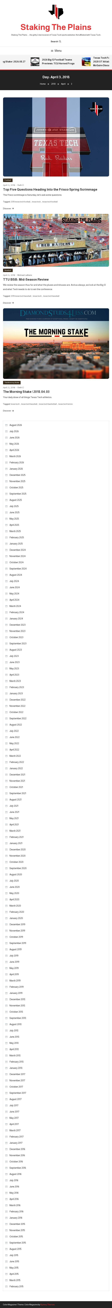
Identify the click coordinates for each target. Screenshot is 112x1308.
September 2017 (17, 1093)
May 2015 (14, 1267)
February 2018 (16, 1062)
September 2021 (17, 793)
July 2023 (14, 656)
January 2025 (16, 543)
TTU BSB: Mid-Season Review (26, 279)
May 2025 (14, 518)
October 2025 (16, 487)
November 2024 (17, 556)
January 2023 (16, 693)
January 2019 (15, 993)
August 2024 (15, 575)
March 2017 (15, 1130)
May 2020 (14, 893)
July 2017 (13, 1105)
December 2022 (17, 699)
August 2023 (15, 650)
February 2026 (16, 462)
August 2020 (15, 874)
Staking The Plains (56, 27)
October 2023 (16, 637)
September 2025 (17, 494)
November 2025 (17, 481)
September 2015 (17, 1243)
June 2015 (14, 1261)
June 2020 (14, 887)
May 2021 (14, 818)
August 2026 (15, 425)
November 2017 (17, 1080)
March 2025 (15, 531)
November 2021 (17, 781)
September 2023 (17, 643)
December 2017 (17, 1074)
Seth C (21, 185)
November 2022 (17, 706)
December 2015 (17, 1224)
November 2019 (17, 930)
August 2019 (15, 949)
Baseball (8, 270)
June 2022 (14, 737)
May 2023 (14, 668)
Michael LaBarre (25, 275)
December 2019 (17, 924)
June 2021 (14, 812)
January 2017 (15, 1143)
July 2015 (13, 1255)
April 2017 (14, 1124)
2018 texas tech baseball (21, 296)
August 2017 (15, 1099)
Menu (58, 50)
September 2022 (17, 718)
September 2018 (17, 1018)
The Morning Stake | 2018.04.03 (26, 392)
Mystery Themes (47, 1305)
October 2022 (16, 712)
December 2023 (17, 625)
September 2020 (18, 868)
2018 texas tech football (20, 202)
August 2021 (15, 799)
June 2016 (14, 1186)
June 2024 (14, 587)
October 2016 (16, 1161)
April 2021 (14, 824)
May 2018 (14, 1043)
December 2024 (17, 550)
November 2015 (17, 1230)
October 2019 (16, 937)
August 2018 (15, 1024)
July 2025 (14, 506)
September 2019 (17, 943)
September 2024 (18, 568)
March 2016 (14, 1205)
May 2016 (14, 1193)
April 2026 (14, 450)
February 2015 (16, 1286)
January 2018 (15, 1068)
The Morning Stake (12, 382)
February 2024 (16, 612)
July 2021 (13, 806)
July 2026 (14, 431)
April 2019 (14, 974)
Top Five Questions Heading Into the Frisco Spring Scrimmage (50, 189)
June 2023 (14, 662)
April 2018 (14, 1049)
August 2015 (15, 1249)
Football (8, 180)
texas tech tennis (65, 404)
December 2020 (17, 849)
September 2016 (17, 1168)
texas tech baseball (51, 296)
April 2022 (14, 749)
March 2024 (15, 606)
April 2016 (14, 1199)
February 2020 (16, 912)
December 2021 (17, 774)
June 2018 (14, 1037)
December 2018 (17, 999)
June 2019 (14, 962)
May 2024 (14, 593)
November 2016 (17, 1155)
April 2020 (14, 899)
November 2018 (17, 1005)
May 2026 (14, 444)
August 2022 (15, 724)
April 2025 (14, 525)
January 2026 (16, 469)
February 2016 (16, 1211)
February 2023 (16, 687)
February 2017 (16, 1136)
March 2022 (15, 756)
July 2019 (13, 955)
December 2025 (17, 475)
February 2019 (16, 987)
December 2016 (17, 1149)
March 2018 (15, 1055)
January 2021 (15, 843)
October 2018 (16, 1012)
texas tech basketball (48, 404)
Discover (7, 208)
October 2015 (16, 1236)
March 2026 (15, 456)
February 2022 (16, 762)
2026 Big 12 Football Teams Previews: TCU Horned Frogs (52, 61)
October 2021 (16, 787)
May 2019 (14, 968)
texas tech (36, 202)
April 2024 (14, 600)
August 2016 (15, 1174)
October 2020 (16, 862)
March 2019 (15, 980)
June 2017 (14, 1111)
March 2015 (14, 1280)
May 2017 (14, 1118)
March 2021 (14, 831)
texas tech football (50, 202)
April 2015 (14, 1274)
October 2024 (16, 562)
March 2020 (15, 905)
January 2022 (16, 768)
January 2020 (16, 918)
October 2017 (16, 1086)
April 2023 (14, 675)
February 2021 (16, 837)
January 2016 (15, 1218)
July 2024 (14, 581)
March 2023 (15, 681)
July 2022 (14, 731)
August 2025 (15, 500)
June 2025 (14, 512)
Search (54, 41)
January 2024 (16, 618)
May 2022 (14, 743)
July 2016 (13, 1180)
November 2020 (17, 856)
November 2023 (17, 631)
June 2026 (14, 437)
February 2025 (16, 537)
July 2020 (14, 880)
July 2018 (13, 1030)
